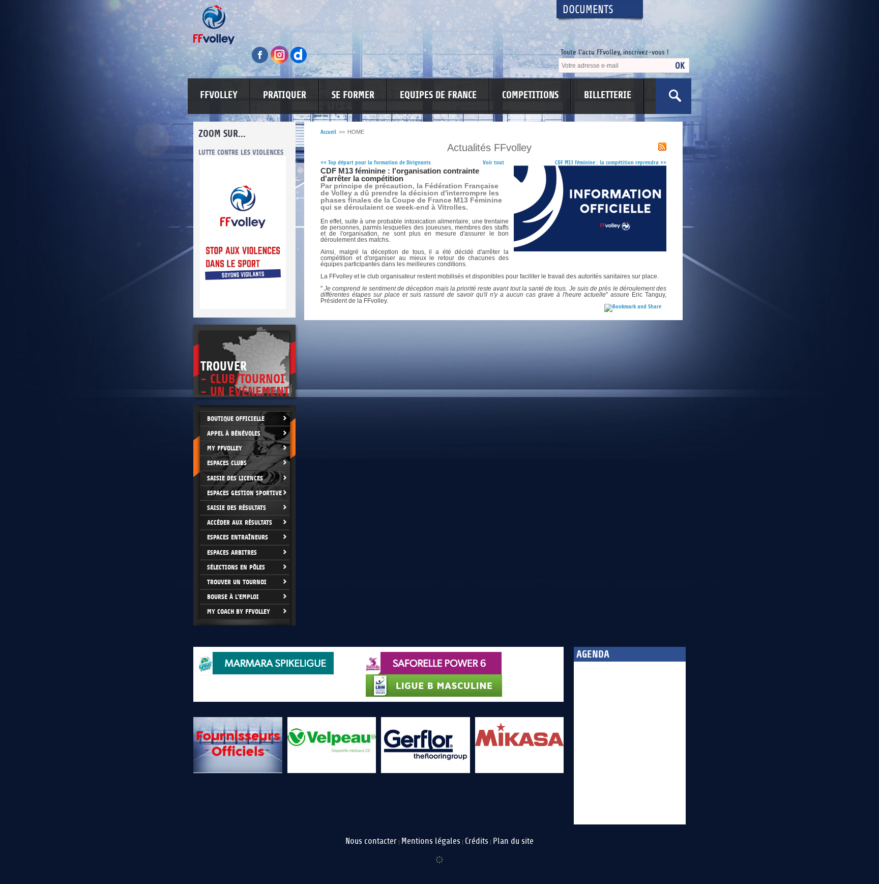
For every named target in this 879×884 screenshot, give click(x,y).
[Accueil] (366, 24)
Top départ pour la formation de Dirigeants (375, 162)
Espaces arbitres (232, 552)
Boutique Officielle (236, 418)
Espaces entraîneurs (237, 537)
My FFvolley (224, 448)
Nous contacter (371, 841)
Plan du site (513, 841)
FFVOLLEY (219, 95)
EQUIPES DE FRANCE (438, 95)
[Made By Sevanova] (439, 854)
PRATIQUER (284, 95)
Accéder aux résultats (239, 522)
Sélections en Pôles (236, 567)
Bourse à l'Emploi (233, 597)
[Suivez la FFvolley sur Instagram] (280, 62)
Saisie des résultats (236, 507)
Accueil (328, 132)
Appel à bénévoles (233, 433)
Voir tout (493, 162)
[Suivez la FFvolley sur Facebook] (261, 62)
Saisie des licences (235, 478)
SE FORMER (353, 95)
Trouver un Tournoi (237, 582)
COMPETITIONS (530, 95)
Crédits (476, 841)
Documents (588, 10)
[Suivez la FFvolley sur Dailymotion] (299, 62)
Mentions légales (430, 841)
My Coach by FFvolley (238, 611)
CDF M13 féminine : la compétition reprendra (610, 162)
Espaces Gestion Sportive (244, 493)
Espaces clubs (227, 463)
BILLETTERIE (607, 95)
